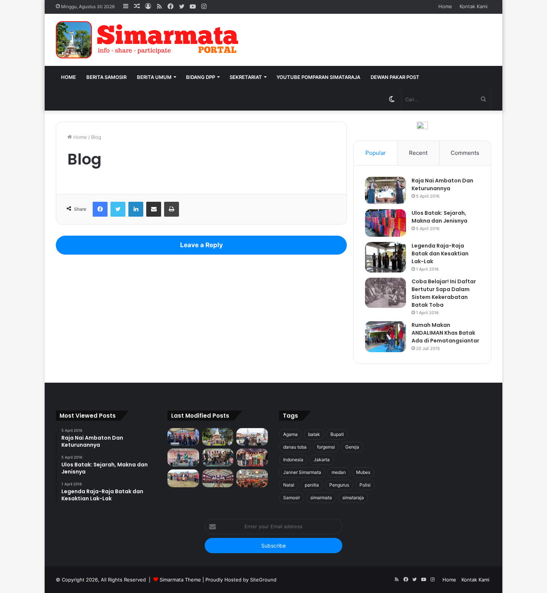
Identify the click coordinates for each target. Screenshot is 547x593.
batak (314, 434)
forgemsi (326, 447)
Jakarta (322, 459)
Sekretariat (246, 77)
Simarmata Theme (180, 580)
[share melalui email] (153, 209)
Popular (375, 152)
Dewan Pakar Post (395, 77)
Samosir (291, 497)
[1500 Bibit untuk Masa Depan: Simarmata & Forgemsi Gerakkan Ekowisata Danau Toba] (183, 478)
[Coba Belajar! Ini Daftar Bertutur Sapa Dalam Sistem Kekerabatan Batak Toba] (385, 293)
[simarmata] (149, 39)
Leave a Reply (201, 245)
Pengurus (339, 485)
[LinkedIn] (135, 209)
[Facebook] (100, 209)
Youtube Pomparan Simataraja (318, 77)
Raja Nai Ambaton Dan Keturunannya (442, 184)
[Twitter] (118, 209)
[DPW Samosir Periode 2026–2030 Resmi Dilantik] (183, 437)
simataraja (353, 497)
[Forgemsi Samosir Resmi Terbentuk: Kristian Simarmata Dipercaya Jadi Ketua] (218, 457)
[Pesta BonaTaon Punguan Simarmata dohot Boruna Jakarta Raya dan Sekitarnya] (252, 478)
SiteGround (263, 580)
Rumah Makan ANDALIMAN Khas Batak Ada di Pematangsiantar (445, 332)
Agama (290, 434)
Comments (465, 152)
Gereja (352, 447)
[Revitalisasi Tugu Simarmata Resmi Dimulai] (218, 437)
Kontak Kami (473, 6)
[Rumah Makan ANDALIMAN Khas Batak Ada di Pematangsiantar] (385, 336)
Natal (288, 485)
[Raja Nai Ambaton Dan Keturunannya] (385, 190)
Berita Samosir (106, 77)
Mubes (363, 472)
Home (445, 6)
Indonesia (293, 459)
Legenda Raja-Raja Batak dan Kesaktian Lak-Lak (440, 253)
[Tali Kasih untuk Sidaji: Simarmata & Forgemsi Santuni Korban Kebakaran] (252, 457)
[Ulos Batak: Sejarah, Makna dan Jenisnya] (385, 223)
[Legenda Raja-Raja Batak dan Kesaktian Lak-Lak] (385, 257)
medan (339, 472)
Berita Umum (154, 77)
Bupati (337, 434)
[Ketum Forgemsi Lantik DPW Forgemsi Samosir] (183, 457)
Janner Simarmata (302, 472)
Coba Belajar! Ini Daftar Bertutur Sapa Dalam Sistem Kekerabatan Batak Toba (444, 293)
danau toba (295, 447)
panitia (312, 485)
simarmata (321, 497)
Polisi (365, 485)
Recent (418, 152)
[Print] (171, 209)
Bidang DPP (200, 77)
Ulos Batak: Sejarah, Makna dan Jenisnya (439, 216)
